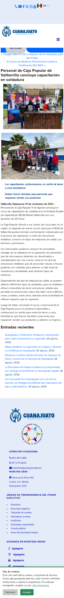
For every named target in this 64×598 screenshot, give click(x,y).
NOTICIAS (16, 48)
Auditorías (15, 521)
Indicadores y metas (20, 517)
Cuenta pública (18, 528)
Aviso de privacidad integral (24, 532)
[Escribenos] (20, 7)
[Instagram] (31, 6)
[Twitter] (27, 6)
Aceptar (27, 592)
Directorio (15, 505)
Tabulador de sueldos (21, 513)
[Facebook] (24, 6)
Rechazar (10, 592)
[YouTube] (34, 6)
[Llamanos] (16, 7)
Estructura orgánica (20, 509)
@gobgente (17, 549)
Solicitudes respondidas (22, 525)
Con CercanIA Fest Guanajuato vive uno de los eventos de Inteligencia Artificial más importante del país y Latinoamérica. (33, 383)
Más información (41, 585)
